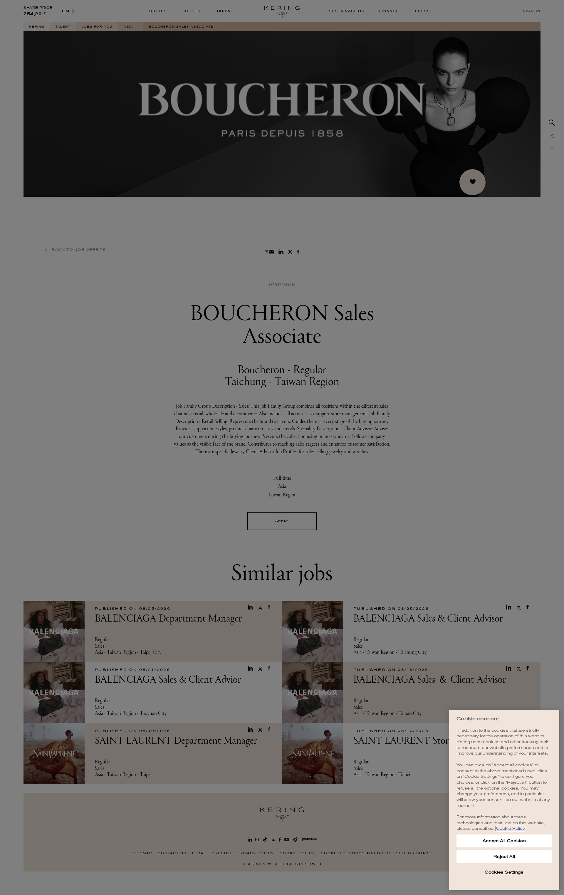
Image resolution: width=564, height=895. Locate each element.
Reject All (504, 856)
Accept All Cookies (504, 841)
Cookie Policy (510, 828)
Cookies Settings (504, 872)
